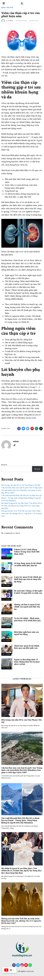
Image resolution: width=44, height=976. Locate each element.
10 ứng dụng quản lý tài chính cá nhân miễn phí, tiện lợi (27, 564)
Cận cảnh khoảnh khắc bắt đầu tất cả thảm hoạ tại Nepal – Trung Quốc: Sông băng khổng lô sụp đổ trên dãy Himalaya (21, 498)
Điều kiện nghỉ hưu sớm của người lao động (26, 633)
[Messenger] (23, 428)
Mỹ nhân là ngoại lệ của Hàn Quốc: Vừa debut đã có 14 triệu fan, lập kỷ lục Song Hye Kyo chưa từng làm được (21, 505)
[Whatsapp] (36, 428)
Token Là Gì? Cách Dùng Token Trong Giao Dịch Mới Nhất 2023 (26, 551)
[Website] (14, 445)
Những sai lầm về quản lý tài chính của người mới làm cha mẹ (27, 606)
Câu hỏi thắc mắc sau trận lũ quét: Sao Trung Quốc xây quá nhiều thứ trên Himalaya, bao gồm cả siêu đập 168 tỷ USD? (21, 490)
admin (10, 20)
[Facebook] (19, 428)
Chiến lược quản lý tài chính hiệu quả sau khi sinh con (26, 646)
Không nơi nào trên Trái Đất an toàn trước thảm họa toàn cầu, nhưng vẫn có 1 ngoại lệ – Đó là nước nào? (21, 513)
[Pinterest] (32, 428)
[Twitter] (27, 428)
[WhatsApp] (30, 965)
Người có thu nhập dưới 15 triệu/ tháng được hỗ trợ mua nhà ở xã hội (27, 661)
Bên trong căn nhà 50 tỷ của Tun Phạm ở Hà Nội (20, 485)
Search (4, 465)
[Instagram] (22, 965)
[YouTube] (26, 965)
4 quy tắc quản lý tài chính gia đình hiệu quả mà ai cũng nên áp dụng (28, 579)
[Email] (41, 428)
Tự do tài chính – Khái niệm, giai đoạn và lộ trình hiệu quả (27, 619)
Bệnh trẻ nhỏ (7, 7)
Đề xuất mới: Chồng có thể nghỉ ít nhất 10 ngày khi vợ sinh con (28, 591)
